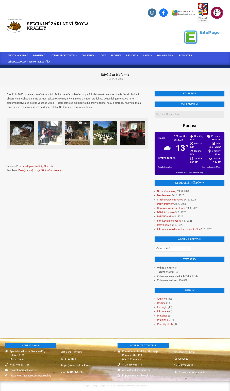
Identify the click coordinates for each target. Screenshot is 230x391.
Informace (163, 311)
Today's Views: (165, 271)
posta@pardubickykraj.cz (136, 370)
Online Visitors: (166, 267)
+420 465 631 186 (19, 364)
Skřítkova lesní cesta (169, 220)
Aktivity (161, 298)
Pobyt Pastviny (165, 203)
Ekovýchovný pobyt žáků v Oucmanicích (40, 170)
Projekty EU (163, 319)
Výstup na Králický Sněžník (38, 166)
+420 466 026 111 (132, 364)
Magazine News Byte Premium (111, 385)
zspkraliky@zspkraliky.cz (24, 370)
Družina (161, 303)
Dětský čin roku (166, 212)
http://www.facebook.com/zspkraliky (30, 375)
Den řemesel (164, 195)
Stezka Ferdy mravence (170, 199)
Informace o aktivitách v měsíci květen (179, 229)
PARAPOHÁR (164, 216)
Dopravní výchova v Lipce (171, 208)
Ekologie (162, 307)
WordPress (142, 385)
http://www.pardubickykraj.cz (138, 375)
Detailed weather (165, 167)
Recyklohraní (164, 224)
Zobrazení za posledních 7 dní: (174, 276)
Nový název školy (167, 191)
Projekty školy (165, 324)
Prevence (162, 315)
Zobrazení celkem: (168, 280)
